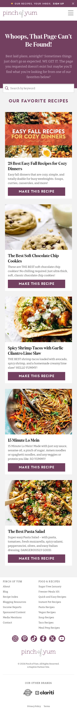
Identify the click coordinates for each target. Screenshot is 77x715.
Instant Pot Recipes (49, 602)
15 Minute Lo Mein (23, 440)
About (6, 586)
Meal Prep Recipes (49, 627)
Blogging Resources (14, 602)
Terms (47, 706)
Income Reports (12, 607)
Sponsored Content (14, 612)
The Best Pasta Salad (26, 531)
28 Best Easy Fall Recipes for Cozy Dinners (37, 165)
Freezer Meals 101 (48, 591)
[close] (73, 3)
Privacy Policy (34, 706)
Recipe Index (10, 596)
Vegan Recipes (47, 612)
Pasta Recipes (46, 607)
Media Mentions (12, 617)
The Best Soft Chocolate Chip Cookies (33, 258)
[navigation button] (70, 13)
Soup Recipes (46, 617)
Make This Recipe (36, 191)
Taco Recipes (46, 622)
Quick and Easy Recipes (52, 596)
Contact (7, 622)
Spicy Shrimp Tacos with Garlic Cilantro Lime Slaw (35, 350)
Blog (5, 591)
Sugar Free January (49, 586)
